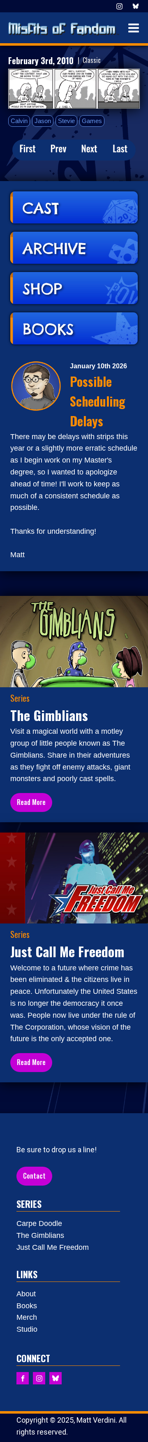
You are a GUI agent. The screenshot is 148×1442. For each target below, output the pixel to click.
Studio (26, 1329)
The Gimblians (40, 1235)
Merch (26, 1317)
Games (92, 120)
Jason (43, 120)
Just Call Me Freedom (52, 1247)
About (26, 1294)
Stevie (66, 120)
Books (26, 1306)
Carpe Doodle (39, 1223)
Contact (34, 1176)
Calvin (19, 120)
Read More (31, 802)
